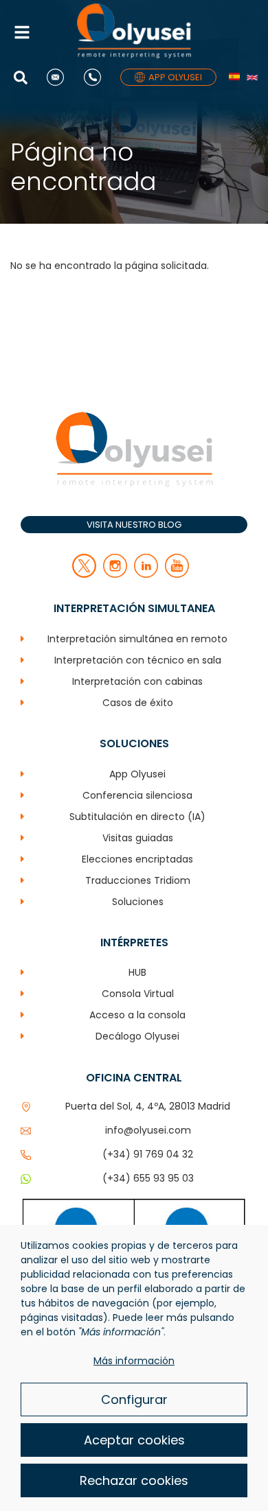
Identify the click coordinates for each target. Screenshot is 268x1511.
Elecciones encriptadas (137, 859)
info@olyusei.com (148, 1130)
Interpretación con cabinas (137, 681)
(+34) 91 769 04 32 (147, 1154)
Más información (134, 1361)
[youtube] (177, 574)
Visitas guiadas (137, 838)
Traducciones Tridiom (137, 880)
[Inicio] (134, 32)
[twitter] (84, 574)
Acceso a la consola (137, 1015)
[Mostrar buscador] (24, 77)
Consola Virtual (138, 993)
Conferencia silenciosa (137, 795)
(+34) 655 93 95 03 (148, 1178)
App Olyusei (137, 774)
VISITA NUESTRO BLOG (134, 524)
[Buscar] (35, 147)
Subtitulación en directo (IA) (137, 816)
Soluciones (138, 902)
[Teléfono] (96, 77)
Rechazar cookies (134, 1480)
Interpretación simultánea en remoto (137, 639)
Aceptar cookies (134, 1440)
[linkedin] (146, 574)
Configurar (134, 1399)
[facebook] (115, 574)
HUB (137, 972)
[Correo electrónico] (59, 77)
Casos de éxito (137, 703)
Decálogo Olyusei (137, 1036)
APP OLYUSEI (175, 77)
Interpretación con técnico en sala (137, 660)
